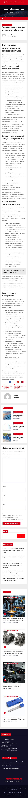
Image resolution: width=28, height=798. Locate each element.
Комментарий (7, 457)
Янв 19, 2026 (16, 416)
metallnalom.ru (14, 9)
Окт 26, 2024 (17, 427)
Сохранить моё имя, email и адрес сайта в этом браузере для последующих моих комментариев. (13, 517)
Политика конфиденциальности (11, 768)
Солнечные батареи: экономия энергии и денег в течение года (18, 426)
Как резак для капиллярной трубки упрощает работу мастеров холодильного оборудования (13, 573)
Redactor (13, 34)
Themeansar (14, 789)
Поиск (5, 531)
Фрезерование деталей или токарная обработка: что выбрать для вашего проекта (13, 550)
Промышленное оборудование (10, 597)
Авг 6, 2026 (7, 721)
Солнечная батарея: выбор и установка (18, 436)
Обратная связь (6, 765)
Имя (4, 486)
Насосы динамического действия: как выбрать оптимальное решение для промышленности (13, 558)
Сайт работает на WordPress (9, 788)
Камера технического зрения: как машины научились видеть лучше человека (12, 565)
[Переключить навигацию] (25, 19)
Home (5, 792)
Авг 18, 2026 (7, 622)
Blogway (21, 788)
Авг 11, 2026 (7, 688)
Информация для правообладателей (12, 762)
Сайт (4, 504)
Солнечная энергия (7, 24)
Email (4, 495)
